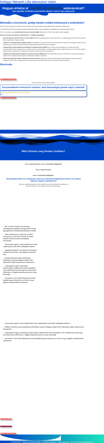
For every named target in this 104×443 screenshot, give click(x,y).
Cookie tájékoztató (63, 442)
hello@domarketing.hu (86, 442)
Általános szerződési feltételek (32, 442)
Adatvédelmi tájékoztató (49, 442)
